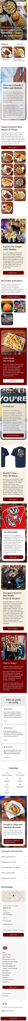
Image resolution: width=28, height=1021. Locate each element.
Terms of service (6, 993)
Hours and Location (8, 979)
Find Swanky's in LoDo (8, 959)
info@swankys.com (7, 925)
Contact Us (5, 982)
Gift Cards (5, 977)
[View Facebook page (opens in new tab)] (3, 1004)
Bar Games (5, 970)
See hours (21, 930)
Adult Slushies (6, 957)
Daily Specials (6, 973)
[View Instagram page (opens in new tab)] (6, 1004)
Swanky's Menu (6, 955)
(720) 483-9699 (7, 921)
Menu (19, 3)
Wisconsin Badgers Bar (8, 966)
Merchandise (6, 975)
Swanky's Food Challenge (9, 968)
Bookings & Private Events (9, 961)
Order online (13, 935)
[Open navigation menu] (23, 3)
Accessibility (5, 996)
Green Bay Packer (7, 964)
